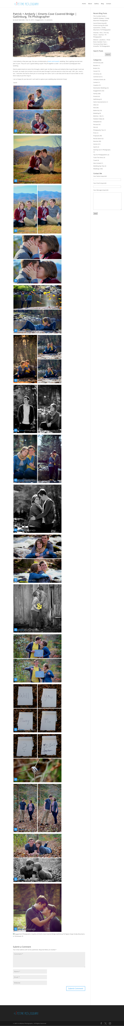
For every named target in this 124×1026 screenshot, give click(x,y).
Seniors (95, 144)
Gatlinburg (96, 99)
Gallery (96, 3)
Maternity (96, 110)
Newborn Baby (97, 119)
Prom (94, 133)
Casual (95, 71)
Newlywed (96, 122)
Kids (94, 107)
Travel (95, 160)
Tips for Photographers (100, 155)
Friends (95, 96)
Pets (94, 127)
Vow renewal (97, 163)
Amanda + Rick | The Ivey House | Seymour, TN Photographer (101, 35)
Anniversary (97, 62)
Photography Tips (98, 130)
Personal (96, 124)
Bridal (95, 68)
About (90, 3)
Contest (95, 82)
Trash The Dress (98, 157)
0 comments (48, 20)
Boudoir (95, 65)
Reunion (95, 141)
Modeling (96, 113)
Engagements (39, 20)
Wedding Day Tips (98, 166)
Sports (95, 147)
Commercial (97, 77)
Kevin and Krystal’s (53, 61)
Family (95, 93)
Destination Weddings (100, 88)
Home (84, 3)
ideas (95, 105)
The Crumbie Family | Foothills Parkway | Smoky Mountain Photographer (101, 18)
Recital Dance (97, 138)
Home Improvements (99, 102)
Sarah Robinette (20, 20)
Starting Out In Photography (101, 150)
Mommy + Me (97, 116)
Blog (102, 3)
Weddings (96, 169)
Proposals (96, 136)
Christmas (96, 74)
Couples (95, 85)
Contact (108, 3)
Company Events (98, 79)
